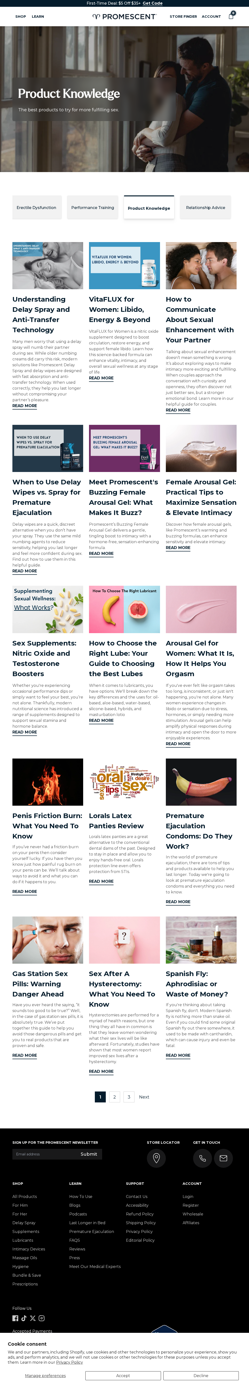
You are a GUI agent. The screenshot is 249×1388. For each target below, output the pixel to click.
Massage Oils (24, 1258)
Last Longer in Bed (87, 1223)
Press (74, 1258)
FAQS (74, 1240)
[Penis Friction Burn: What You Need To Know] (47, 782)
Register (191, 1205)
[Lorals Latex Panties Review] (124, 782)
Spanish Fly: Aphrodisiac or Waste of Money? (197, 983)
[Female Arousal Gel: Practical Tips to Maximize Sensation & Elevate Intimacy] (201, 448)
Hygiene (20, 1266)
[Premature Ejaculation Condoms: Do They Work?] (201, 782)
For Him (20, 1205)
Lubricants (22, 1240)
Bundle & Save (26, 1275)
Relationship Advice (205, 207)
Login (188, 1196)
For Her (19, 1214)
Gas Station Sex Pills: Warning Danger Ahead (40, 983)
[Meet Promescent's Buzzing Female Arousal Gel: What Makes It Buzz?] (124, 448)
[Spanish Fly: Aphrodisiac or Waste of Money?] (201, 940)
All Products (24, 1196)
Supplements (25, 1231)
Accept (123, 1375)
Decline (201, 1375)
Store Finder (183, 16)
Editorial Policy (140, 1240)
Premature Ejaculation (91, 1231)
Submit (89, 1154)
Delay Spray (24, 1223)
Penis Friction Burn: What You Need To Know (47, 826)
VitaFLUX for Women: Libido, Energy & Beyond (119, 309)
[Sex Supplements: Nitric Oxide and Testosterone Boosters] (47, 609)
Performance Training (92, 207)
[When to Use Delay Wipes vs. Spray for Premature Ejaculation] (47, 448)
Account (211, 16)
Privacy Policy (69, 1362)
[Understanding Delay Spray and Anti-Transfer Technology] (47, 265)
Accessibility (137, 1205)
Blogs (74, 1205)
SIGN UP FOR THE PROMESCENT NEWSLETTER (55, 1142)
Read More (24, 405)
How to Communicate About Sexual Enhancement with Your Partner (200, 319)
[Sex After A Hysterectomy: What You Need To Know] (124, 940)
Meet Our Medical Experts (95, 1266)
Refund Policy (140, 1214)
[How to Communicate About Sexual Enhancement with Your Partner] (201, 265)
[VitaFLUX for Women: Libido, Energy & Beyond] (124, 265)
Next (145, 1097)
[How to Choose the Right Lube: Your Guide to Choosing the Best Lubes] (124, 609)
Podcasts (78, 1214)
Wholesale (193, 1214)
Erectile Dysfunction (36, 207)
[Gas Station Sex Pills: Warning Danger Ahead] (47, 940)
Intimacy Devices (28, 1249)
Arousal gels (201, 720)
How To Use (80, 1196)
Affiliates (191, 1223)
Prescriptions (25, 1284)
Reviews (77, 1249)
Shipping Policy (141, 1223)
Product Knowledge (149, 208)
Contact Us (136, 1196)
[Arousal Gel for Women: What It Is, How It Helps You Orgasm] (201, 609)
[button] (231, 16)
